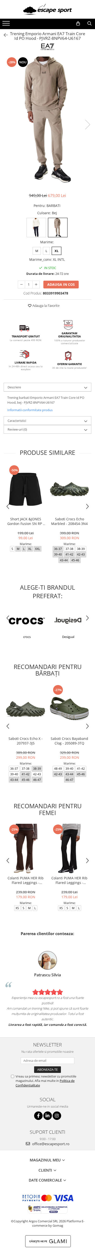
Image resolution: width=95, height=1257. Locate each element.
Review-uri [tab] (17, 429)
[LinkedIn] (47, 1115)
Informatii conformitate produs (30, 410)
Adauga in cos (61, 284)
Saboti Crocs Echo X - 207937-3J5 (26, 740)
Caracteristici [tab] (17, 420)
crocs (27, 637)
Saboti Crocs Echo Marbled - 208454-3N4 (69, 521)
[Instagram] (57, 1115)
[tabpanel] (47, 120)
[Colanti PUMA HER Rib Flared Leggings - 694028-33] (25, 848)
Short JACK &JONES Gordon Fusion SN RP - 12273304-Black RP (25, 521)
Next (87, 125)
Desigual (68, 637)
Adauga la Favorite (45, 305)
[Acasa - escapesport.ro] (47, 9)
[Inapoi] (3, 35)
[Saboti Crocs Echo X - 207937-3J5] (25, 709)
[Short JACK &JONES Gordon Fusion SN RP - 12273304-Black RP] (25, 489)
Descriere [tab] (14, 387)
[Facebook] (38, 1115)
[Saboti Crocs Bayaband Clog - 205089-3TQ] (69, 709)
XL (56, 251)
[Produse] (6, 24)
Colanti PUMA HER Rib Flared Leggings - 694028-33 (26, 880)
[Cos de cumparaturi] (78, 23)
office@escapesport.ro (50, 1143)
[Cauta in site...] (89, 23)
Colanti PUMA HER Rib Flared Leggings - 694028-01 (69, 880)
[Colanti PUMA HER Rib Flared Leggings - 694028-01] (69, 848)
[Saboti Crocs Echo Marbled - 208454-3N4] (69, 489)
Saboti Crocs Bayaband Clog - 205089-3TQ (69, 740)
